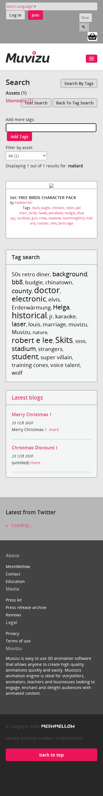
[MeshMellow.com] (57, 726)
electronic (29, 299)
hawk (43, 213)
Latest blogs (27, 397)
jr (51, 316)
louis (34, 324)
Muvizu (21, 332)
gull (34, 218)
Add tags (19, 136)
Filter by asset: (19, 147)
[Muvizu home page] (27, 56)
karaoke (65, 316)
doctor (47, 289)
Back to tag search (75, 103)
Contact (13, 574)
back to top (51, 755)
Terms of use (18, 641)
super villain (56, 357)
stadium (24, 348)
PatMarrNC (24, 202)
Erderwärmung (31, 307)
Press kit (14, 600)
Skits (64, 339)
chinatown (58, 282)
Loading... (21, 525)
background (69, 273)
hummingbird (73, 218)
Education (15, 581)
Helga (61, 307)
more (54, 429)
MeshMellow (18, 566)
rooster (43, 223)
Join (35, 15)
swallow (54, 218)
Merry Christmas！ (32, 414)
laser (19, 323)
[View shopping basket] (92, 36)
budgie (70, 213)
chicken (58, 207)
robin (70, 207)
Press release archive (26, 607)
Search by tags (79, 83)
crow (43, 218)
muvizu (77, 324)
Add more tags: (20, 119)
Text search (36, 103)
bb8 (17, 281)
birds (33, 213)
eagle (45, 207)
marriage (54, 324)
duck (35, 207)
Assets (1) (16, 93)
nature (40, 332)
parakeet (56, 213)
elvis (54, 299)
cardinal (23, 218)
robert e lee (32, 340)
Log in (15, 15)
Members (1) (19, 101)
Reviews (13, 615)
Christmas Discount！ (35, 447)
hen (54, 223)
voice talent (65, 365)
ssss (80, 341)
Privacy (12, 633)
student (25, 357)
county (22, 290)
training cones (30, 365)
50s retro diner (31, 274)
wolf (17, 372)
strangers (50, 349)
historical (29, 315)
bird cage (65, 223)
